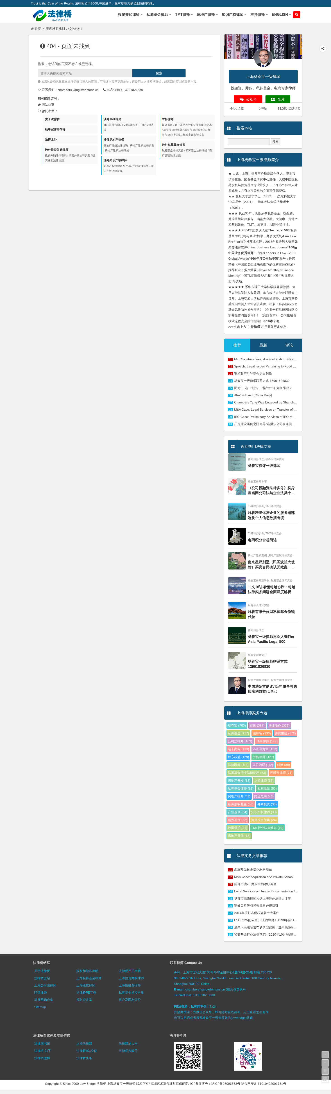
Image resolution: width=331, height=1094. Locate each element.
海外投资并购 (264, 820)
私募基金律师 (241, 788)
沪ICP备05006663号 (225, 1083)
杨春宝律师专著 (172, 129)
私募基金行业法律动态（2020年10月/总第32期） (268, 934)
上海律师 (264, 780)
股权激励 (267, 788)
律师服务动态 (204, 124)
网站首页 (48, 104)
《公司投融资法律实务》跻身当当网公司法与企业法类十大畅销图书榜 (271, 491)
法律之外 (51, 139)
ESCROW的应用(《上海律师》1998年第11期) (266, 920)
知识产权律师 (264, 812)
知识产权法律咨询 (114, 166)
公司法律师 (240, 741)
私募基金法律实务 (173, 150)
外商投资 (267, 804)
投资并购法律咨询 (56, 155)
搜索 (159, 73)
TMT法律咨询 (112, 124)
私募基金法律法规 (196, 150)
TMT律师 (267, 741)
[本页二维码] (325, 1079)
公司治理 (262, 765)
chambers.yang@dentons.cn (78, 90)
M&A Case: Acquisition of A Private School (263, 877)
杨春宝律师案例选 (195, 129)
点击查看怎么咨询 (256, 1012)
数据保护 (237, 828)
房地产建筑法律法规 (117, 150)
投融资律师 (281, 772)
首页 (38, 28)
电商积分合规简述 (262, 540)
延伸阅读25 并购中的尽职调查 (255, 884)
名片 (281, 99)
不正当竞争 (265, 749)
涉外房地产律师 (114, 139)
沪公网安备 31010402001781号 (263, 1083)
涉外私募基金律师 (173, 144)
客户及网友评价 (184, 124)
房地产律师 (239, 796)
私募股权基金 (241, 804)
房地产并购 (239, 835)
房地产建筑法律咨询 (116, 145)
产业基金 (237, 812)
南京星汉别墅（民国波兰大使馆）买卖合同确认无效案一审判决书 (271, 565)
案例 (257, 725)
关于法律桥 (52, 119)
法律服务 (279, 725)
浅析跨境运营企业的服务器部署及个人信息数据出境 (271, 515)
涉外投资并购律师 (56, 149)
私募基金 (238, 733)
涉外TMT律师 (112, 119)
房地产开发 (239, 780)
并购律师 (263, 757)
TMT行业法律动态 (267, 828)
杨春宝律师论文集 (193, 134)
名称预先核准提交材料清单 (253, 869)
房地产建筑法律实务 (142, 145)
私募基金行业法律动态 (247, 772)
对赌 (283, 765)
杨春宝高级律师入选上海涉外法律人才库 (262, 898)
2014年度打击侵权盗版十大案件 (256, 913)
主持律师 (168, 119)
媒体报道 (167, 124)
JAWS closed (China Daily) (253, 395)
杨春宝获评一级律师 (264, 466)
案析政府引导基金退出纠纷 (253, 373)
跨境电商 (264, 796)
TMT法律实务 (130, 124)
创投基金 (237, 820)
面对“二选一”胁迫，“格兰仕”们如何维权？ (263, 388)
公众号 (251, 99)
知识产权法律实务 (138, 166)
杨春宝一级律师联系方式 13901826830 (262, 381)
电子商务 (238, 749)
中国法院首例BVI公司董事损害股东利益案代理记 (272, 688)
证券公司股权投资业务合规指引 (256, 905)
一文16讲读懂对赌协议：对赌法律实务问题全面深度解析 (271, 589)
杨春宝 (237, 725)
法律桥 (262, 733)
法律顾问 (238, 765)
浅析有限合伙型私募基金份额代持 (271, 614)
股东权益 (238, 757)
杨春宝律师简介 (55, 129)
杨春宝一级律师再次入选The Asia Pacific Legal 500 (271, 639)
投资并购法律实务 (79, 155)
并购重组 (285, 733)
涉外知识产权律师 (115, 160)
